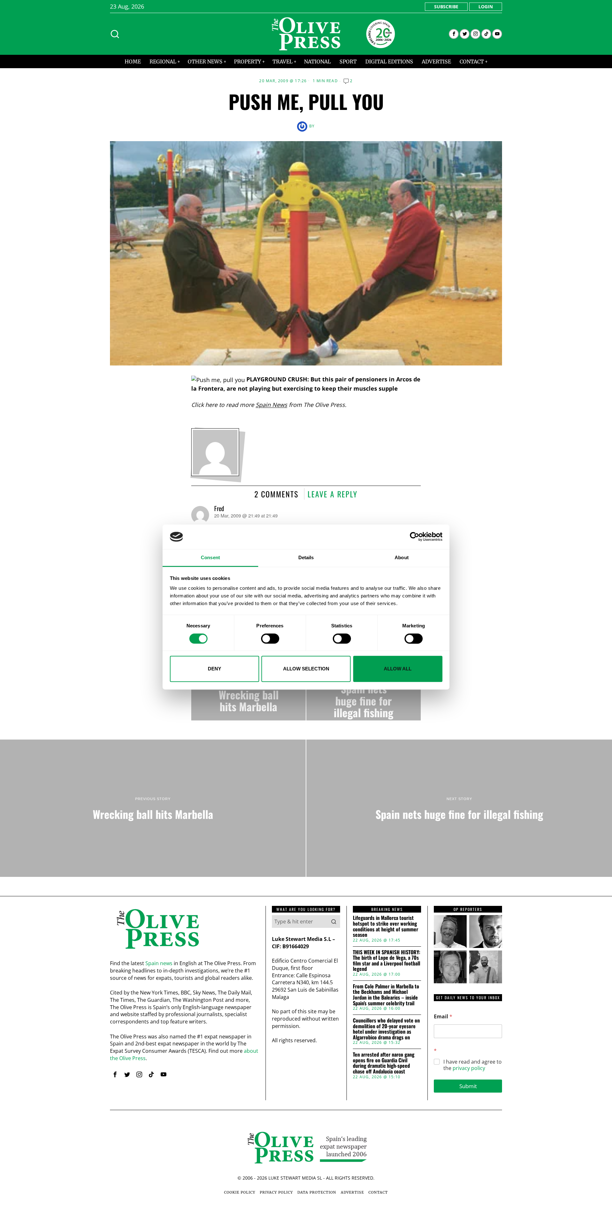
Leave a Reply (333, 494)
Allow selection (306, 668)
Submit (468, 1086)
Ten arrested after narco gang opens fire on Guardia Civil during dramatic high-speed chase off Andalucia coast (383, 1063)
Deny (214, 668)
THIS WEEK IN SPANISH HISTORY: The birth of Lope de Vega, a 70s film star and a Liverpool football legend (386, 961)
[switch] (270, 638)
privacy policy (469, 1068)
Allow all (398, 668)
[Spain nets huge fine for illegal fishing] (363, 694)
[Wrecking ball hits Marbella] (248, 694)
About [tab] (402, 557)
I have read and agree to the (472, 1065)
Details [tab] (306, 557)
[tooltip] (454, 34)
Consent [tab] (210, 557)
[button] (333, 921)
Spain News (271, 404)
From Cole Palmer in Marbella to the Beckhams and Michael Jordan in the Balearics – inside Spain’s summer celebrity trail (386, 995)
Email (443, 1017)
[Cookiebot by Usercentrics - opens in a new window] (414, 537)
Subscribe (446, 7)
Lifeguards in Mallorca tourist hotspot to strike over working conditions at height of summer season (385, 926)
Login (485, 7)
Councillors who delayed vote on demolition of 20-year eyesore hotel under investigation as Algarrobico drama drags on (386, 1029)
